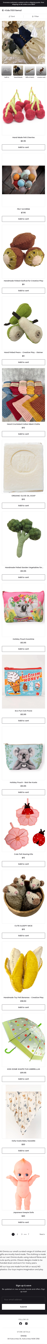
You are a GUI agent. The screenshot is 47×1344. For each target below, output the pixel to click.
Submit (23, 1307)
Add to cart (23, 147)
